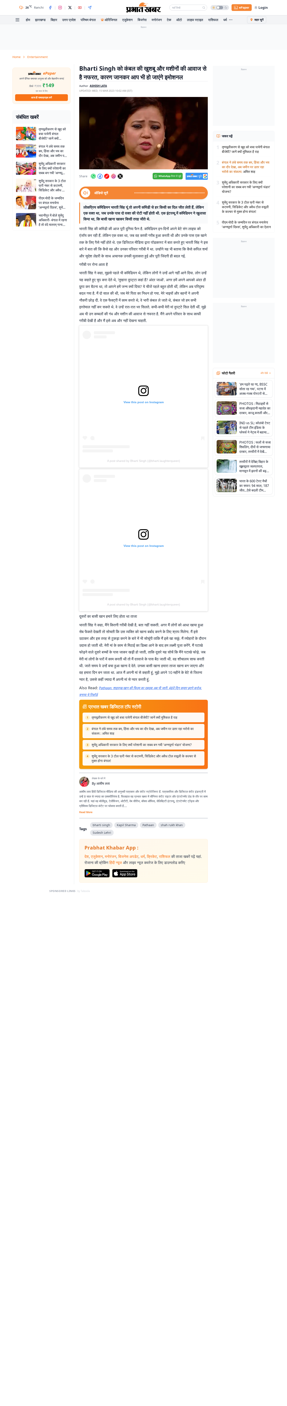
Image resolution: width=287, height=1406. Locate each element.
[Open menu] (17, 19)
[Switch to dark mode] (220, 7)
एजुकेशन (127, 19)
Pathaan (148, 825)
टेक (169, 19)
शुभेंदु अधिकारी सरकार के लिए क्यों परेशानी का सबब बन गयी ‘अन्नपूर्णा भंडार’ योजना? (142, 744)
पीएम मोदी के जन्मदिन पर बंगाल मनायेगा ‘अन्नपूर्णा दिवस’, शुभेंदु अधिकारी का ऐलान (246, 224)
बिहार (54, 19)
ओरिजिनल (111, 19)
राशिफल (213, 19)
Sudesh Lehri (102, 833)
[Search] (204, 7)
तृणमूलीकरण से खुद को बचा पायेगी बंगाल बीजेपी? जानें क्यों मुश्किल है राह (134, 717)
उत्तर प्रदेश (69, 19)
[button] (143, 133)
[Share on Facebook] (100, 176)
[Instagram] (60, 7)
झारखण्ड (40, 19)
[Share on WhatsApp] (93, 176)
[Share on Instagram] (113, 176)
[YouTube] (80, 7)
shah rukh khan (172, 825)
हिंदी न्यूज (115, 862)
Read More (85, 812)
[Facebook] (50, 7)
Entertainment (37, 57)
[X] (70, 7)
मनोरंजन (157, 19)
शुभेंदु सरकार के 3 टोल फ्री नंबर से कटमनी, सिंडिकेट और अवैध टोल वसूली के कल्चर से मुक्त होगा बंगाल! (144, 758)
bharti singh (101, 825)
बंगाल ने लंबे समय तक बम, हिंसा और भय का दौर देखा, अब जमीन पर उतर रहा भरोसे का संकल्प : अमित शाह (143, 731)
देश (86, 856)
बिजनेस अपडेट (128, 856)
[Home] (143, 8)
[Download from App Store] (124, 873)
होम (28, 19)
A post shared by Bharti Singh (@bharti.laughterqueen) (143, 460)
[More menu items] (230, 19)
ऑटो (179, 19)
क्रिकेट (152, 856)
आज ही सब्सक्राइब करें (41, 97)
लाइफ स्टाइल (195, 19)
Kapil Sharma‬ (126, 825)
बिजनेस (142, 19)
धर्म (225, 19)
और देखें (264, 373)
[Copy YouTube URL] (106, 176)
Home (16, 57)
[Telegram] (90, 7)
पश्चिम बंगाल (88, 19)
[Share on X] (120, 176)
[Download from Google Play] (97, 873)
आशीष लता (103, 783)
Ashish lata (98, 86)
